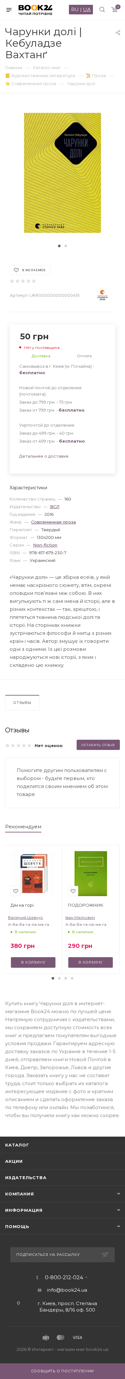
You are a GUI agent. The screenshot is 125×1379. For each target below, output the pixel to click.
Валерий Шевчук (25, 917)
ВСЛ (54, 506)
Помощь (17, 1226)
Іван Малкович (80, 917)
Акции (14, 1161)
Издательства (25, 1177)
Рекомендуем (23, 826)
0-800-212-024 (64, 1277)
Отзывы (22, 702)
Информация (24, 1210)
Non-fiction (45, 545)
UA (87, 9)
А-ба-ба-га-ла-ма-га (28, 924)
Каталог (17, 1144)
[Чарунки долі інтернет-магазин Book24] (62, 173)
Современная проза (53, 521)
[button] (59, 246)
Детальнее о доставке (44, 456)
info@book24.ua (67, 1290)
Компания (19, 1193)
